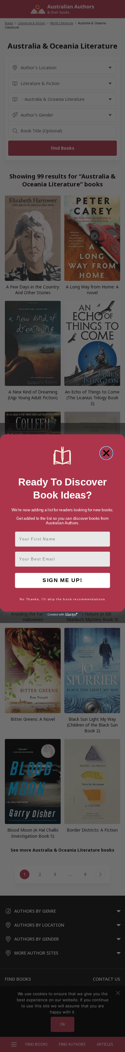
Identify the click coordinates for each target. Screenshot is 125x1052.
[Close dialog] (106, 453)
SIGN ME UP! (62, 580)
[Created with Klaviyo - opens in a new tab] (62, 615)
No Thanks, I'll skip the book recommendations (62, 599)
